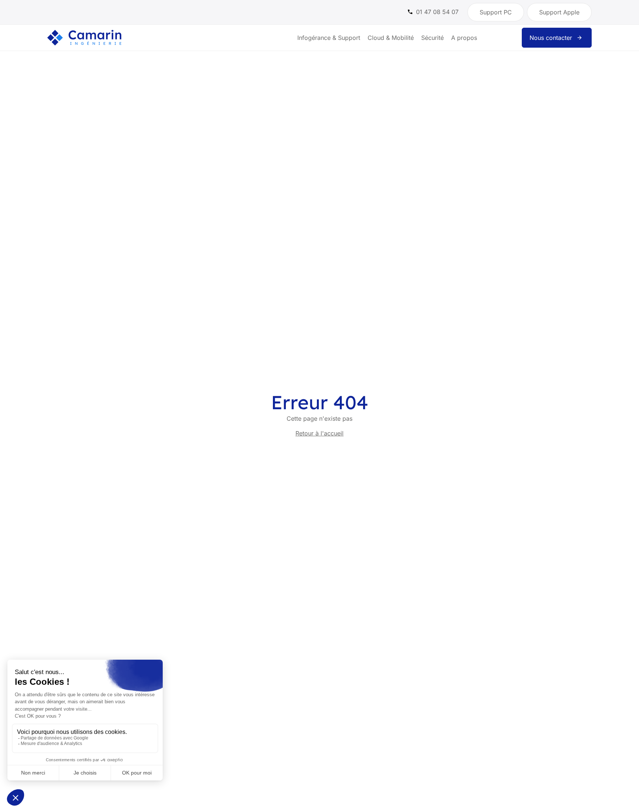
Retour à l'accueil (319, 433)
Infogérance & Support (328, 37)
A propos (464, 37)
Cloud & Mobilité (391, 37)
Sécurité (432, 37)
